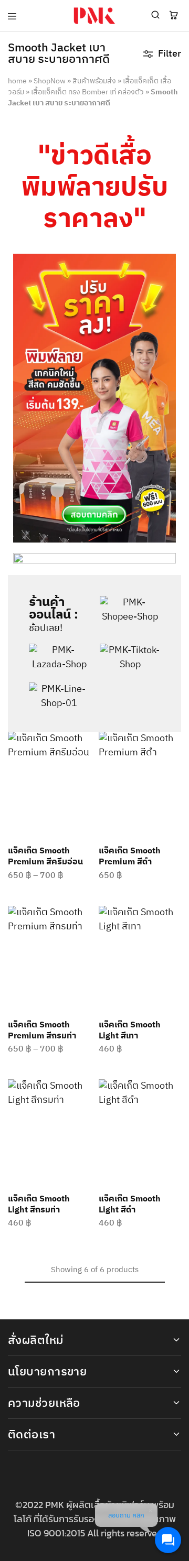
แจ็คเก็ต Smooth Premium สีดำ (130, 856)
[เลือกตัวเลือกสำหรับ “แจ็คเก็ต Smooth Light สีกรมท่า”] (83, 1092)
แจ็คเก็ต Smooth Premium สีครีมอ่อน (45, 856)
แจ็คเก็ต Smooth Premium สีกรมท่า (42, 1030)
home (17, 81)
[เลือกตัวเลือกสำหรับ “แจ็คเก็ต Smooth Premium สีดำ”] (173, 744)
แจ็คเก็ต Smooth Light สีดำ (130, 1204)
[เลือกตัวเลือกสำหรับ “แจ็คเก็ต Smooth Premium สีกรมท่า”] (83, 918)
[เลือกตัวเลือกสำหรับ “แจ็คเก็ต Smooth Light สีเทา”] (173, 918)
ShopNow (50, 81)
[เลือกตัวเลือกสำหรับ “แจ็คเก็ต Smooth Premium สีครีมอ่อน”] (83, 744)
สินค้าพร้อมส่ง (94, 81)
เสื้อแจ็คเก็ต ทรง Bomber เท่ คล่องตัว (87, 92)
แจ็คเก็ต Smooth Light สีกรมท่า (39, 1204)
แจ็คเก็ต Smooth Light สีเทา (130, 1030)
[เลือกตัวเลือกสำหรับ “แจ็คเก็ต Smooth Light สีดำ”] (173, 1092)
